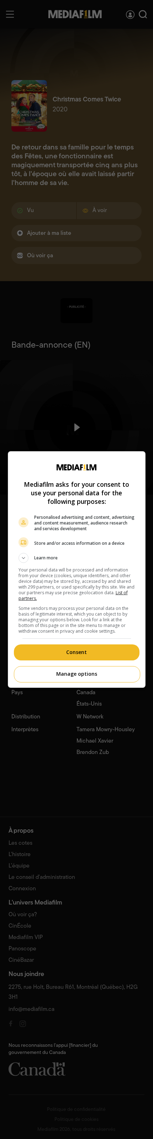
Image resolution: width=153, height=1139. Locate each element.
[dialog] (77, 569)
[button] (77, 558)
